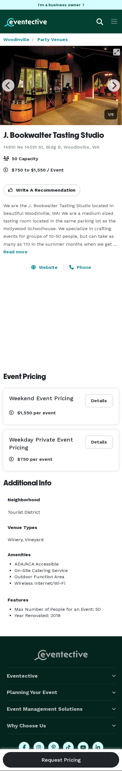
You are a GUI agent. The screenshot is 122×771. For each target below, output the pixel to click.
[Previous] (8, 85)
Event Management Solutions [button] (45, 709)
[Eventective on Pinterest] (53, 747)
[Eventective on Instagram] (38, 747)
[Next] (114, 85)
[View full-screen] (116, 52)
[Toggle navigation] (114, 21)
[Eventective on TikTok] (68, 747)
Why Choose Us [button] (26, 726)
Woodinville (16, 39)
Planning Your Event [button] (32, 692)
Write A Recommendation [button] (44, 190)
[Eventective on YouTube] (83, 747)
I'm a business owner (59, 5)
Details (99, 400)
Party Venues (52, 39)
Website (47, 267)
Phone (83, 267)
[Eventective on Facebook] (24, 747)
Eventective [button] (22, 676)
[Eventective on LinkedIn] (97, 747)
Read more (15, 251)
